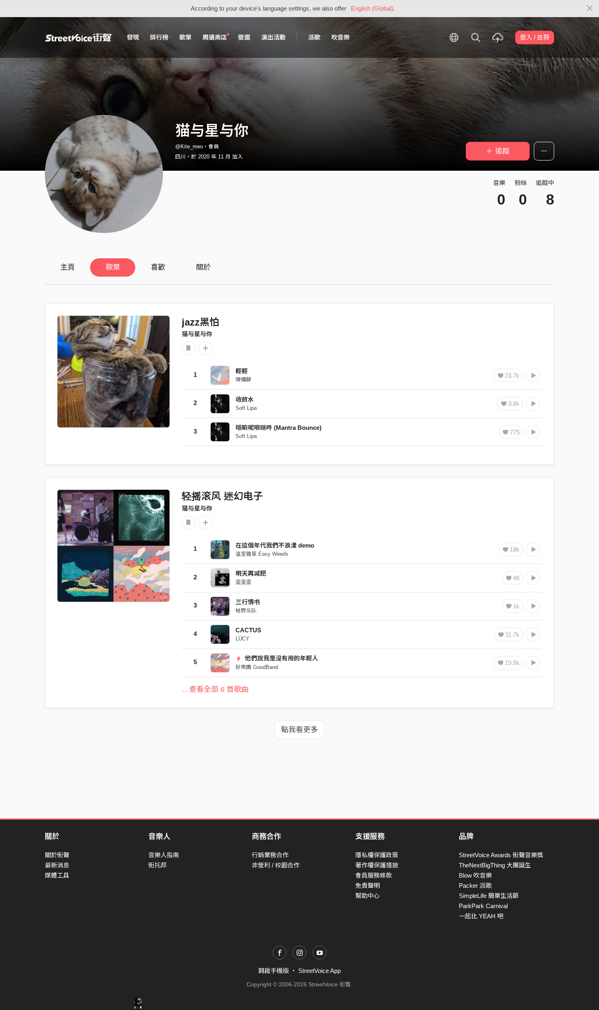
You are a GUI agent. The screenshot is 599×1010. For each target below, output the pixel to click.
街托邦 (157, 865)
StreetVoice (78, 37)
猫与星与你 (197, 333)
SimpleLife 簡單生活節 (489, 895)
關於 (203, 267)
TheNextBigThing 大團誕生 (495, 865)
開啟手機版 (273, 970)
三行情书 (248, 602)
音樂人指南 (163, 855)
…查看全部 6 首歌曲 (215, 689)
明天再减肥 (251, 573)
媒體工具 (57, 875)
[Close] (590, 8)
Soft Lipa (246, 408)
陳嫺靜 (243, 379)
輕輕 (242, 370)
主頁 (67, 267)
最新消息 (57, 865)
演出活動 (273, 37)
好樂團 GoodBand (257, 667)
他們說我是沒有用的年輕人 (280, 658)
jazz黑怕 (200, 322)
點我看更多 (299, 730)
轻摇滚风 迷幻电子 (222, 496)
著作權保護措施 (376, 865)
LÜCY (242, 639)
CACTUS (248, 630)
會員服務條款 (373, 875)
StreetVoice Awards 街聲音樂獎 (501, 855)
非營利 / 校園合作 (276, 865)
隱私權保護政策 (376, 855)
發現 (133, 37)
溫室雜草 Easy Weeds (262, 554)
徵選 (244, 37)
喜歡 (158, 267)
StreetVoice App (319, 970)
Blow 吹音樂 (475, 875)
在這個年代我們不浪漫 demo (275, 545)
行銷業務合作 (270, 855)
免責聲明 (367, 885)
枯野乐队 (246, 610)
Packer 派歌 (475, 885)
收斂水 (245, 399)
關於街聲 (57, 855)
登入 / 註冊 (534, 37)
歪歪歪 (243, 582)
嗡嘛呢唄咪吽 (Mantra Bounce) (279, 427)
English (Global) (372, 8)
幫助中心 (367, 895)
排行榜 (159, 37)
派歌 (314, 37)
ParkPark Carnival (483, 905)
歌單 (185, 37)
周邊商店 (215, 37)
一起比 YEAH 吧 (481, 916)
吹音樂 (340, 37)
